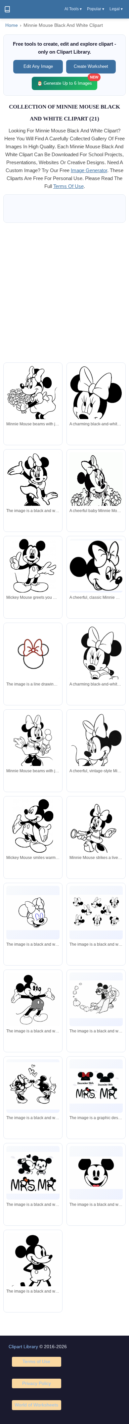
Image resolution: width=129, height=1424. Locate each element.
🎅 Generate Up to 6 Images (67, 81)
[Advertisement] (64, 292)
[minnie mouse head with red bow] (33, 654)
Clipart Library (23, 1346)
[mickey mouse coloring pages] (33, 485)
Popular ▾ (95, 9)
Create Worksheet (91, 66)
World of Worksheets (36, 1404)
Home (11, 25)
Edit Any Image (38, 66)
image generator (89, 170)
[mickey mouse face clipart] (96, 1173)
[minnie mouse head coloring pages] (96, 913)
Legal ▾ (116, 9)
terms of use (68, 186)
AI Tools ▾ (73, 9)
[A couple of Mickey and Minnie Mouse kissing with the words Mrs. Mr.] (33, 1173)
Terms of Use (36, 1361)
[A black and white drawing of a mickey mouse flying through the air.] (96, 999)
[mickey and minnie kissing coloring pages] (33, 1086)
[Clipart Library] (7, 9)
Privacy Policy (36, 1383)
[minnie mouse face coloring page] (33, 912)
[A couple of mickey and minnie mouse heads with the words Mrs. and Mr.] (96, 1086)
